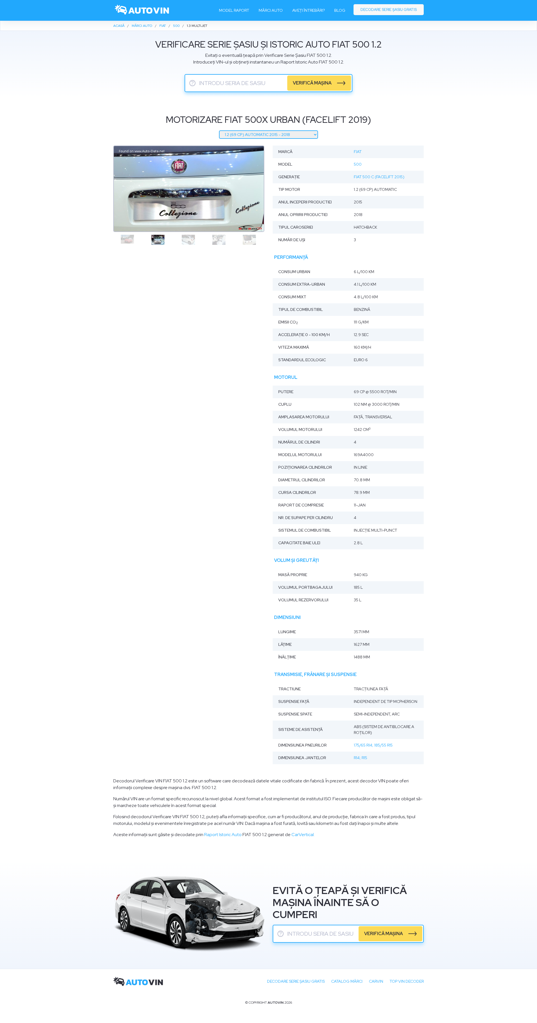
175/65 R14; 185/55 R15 (373, 745)
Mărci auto (271, 10)
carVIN (376, 981)
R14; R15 (360, 757)
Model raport (234, 10)
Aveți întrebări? (308, 10)
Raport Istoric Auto (223, 834)
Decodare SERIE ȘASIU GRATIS (296, 981)
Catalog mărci (346, 981)
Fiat (358, 151)
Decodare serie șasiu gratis (389, 9)
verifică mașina (312, 83)
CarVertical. (303, 834)
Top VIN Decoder (407, 981)
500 (358, 164)
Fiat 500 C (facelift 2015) (379, 176)
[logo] (142, 10)
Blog (339, 10)
